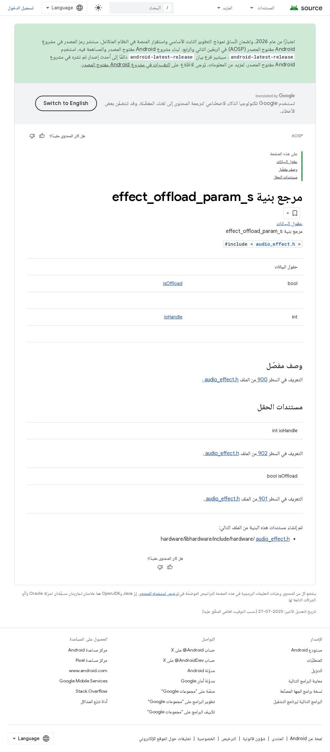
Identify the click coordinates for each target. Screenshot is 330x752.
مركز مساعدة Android (87, 650)
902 (262, 453)
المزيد (227, 8)
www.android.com (88, 670)
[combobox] (141, 8)
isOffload (172, 283)
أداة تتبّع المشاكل (94, 701)
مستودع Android (306, 650)
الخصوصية (206, 738)
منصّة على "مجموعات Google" (188, 691)
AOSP (297, 135)
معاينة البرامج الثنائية (305, 681)
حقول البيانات (290, 223)
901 (262, 499)
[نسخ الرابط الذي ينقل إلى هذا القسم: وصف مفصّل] (257, 366)
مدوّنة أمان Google (198, 681)
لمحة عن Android (306, 738)
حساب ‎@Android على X (193, 650)
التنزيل (316, 670)
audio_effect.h (277, 244)
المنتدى (278, 738)
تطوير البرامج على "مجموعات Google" (181, 701)
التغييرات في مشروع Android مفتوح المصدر (126, 65)
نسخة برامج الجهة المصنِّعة (301, 691)
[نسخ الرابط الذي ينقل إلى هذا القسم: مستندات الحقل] (248, 407)
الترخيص (228, 738)
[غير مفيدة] (32, 136)
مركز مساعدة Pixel (91, 660)
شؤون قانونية (254, 738)
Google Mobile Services (83, 681)
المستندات (265, 8)
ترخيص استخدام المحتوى (159, 593)
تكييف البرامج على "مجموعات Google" (181, 712)
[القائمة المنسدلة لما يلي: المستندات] (248, 7)
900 (261, 379)
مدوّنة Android (201, 670)
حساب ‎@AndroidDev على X (189, 660)
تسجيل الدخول (21, 8)
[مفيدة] (42, 136)
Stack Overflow (91, 691)
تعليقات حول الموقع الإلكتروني (165, 738)
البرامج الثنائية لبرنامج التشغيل (297, 701)
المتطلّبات (314, 660)
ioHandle (173, 317)
